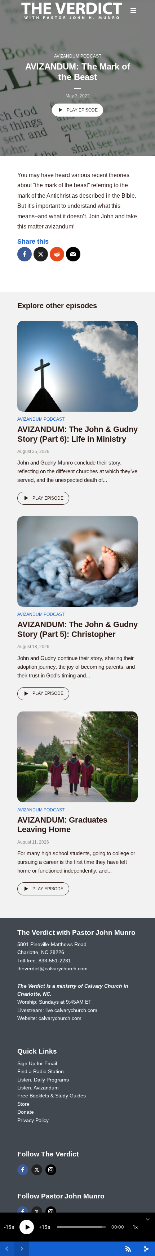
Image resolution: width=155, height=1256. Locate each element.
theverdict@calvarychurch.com (52, 968)
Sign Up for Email (37, 1063)
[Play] (26, 1227)
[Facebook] (22, 1169)
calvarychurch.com (60, 1018)
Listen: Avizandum (38, 1088)
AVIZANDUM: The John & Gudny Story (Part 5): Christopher (77, 629)
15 (9, 1227)
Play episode (82, 110)
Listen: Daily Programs (43, 1080)
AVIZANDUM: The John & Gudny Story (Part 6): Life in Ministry (77, 434)
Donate (25, 1112)
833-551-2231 (55, 960)
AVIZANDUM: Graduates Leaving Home (62, 824)
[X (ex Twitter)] (36, 1169)
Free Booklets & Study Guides (51, 1096)
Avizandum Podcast (77, 56)
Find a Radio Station (40, 1071)
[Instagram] (50, 1169)
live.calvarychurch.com (71, 1010)
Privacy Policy (33, 1120)
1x (135, 1227)
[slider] (81, 1227)
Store (23, 1104)
